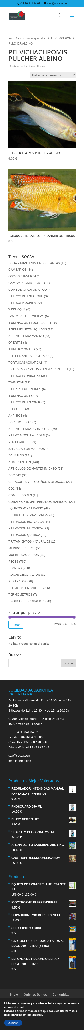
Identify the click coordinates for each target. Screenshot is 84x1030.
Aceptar (13, 1023)
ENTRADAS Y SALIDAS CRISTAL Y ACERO (38, 369)
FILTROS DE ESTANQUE (25, 296)
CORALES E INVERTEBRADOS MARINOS (37, 501)
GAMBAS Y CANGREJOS (25, 283)
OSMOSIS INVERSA (22, 276)
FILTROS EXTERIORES (24, 389)
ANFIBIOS (15, 415)
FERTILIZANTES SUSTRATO (28, 356)
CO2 (11, 488)
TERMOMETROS (20, 594)
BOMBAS (14, 475)
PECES (13, 561)
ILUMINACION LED (21, 349)
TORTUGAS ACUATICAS (25, 362)
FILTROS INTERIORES (24, 375)
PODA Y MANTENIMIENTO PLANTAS (34, 263)
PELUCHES (16, 409)
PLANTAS (15, 568)
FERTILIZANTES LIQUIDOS (27, 329)
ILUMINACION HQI (21, 395)
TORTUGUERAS (19, 422)
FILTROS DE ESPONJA (24, 402)
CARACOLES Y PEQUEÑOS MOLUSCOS (36, 482)
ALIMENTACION (19, 462)
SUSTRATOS (17, 581)
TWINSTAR (16, 382)
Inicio (11, 38)
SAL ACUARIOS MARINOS (26, 448)
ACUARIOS (16, 455)
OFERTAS (15, 342)
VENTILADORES (19, 442)
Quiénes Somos (35, 994)
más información (19, 760)
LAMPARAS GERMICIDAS (26, 316)
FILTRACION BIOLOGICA (26, 521)
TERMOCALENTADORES (26, 588)
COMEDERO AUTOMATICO (27, 289)
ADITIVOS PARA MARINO (26, 336)
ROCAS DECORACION (24, 574)
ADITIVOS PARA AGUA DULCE (29, 429)
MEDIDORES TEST (21, 548)
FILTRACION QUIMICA (24, 535)
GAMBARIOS (17, 269)
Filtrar (16, 624)
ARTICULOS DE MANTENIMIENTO (32, 468)
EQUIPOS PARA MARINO (25, 508)
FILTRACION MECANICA (25, 528)
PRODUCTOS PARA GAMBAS (29, 515)
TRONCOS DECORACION (26, 601)
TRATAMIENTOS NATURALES (29, 541)
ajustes (37, 1015)
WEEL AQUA (16, 309)
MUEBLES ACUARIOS (23, 555)
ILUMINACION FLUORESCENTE (30, 322)
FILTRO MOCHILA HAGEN (26, 435)
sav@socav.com (19, 755)
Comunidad (61, 994)
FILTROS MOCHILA (22, 302)
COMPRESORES (20, 495)
